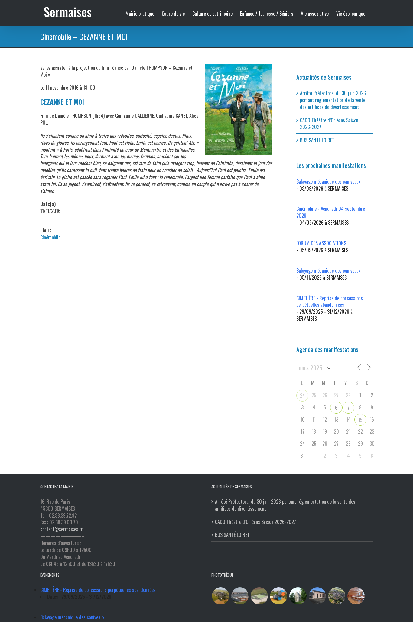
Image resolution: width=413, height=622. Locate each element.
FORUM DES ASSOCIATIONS (321, 243)
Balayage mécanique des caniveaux (328, 181)
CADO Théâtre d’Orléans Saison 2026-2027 (329, 124)
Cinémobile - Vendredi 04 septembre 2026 (330, 212)
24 (302, 395)
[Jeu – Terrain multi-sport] (278, 595)
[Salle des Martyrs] (317, 595)
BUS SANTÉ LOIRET (317, 140)
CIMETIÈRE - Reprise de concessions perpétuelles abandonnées (329, 301)
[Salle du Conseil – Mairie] (356, 595)
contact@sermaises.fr (61, 529)
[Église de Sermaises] (298, 595)
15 (360, 419)
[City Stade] (259, 595)
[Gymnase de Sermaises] (240, 595)
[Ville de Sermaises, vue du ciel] (336, 595)
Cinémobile (50, 237)
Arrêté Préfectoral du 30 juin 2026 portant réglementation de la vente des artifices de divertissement (333, 100)
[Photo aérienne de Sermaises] (220, 595)
